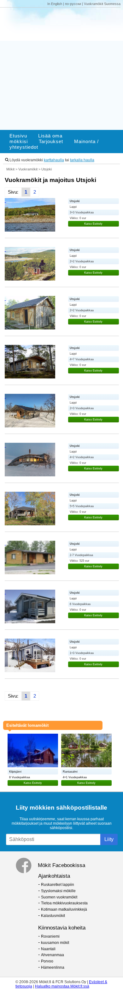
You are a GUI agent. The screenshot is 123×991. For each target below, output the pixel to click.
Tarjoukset (51, 141)
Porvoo (47, 961)
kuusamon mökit (55, 942)
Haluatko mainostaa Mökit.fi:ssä (62, 986)
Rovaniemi (50, 936)
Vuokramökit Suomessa (102, 4)
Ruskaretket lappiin (57, 884)
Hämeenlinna (52, 967)
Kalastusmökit (53, 915)
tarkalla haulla (82, 160)
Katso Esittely (93, 223)
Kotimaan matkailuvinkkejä (64, 909)
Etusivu (18, 135)
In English (54, 4)
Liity (109, 839)
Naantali (48, 949)
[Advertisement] (61, 69)
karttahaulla (54, 160)
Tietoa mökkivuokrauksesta (64, 903)
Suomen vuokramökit (59, 897)
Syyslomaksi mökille (58, 891)
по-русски (73, 4)
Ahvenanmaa (52, 955)
